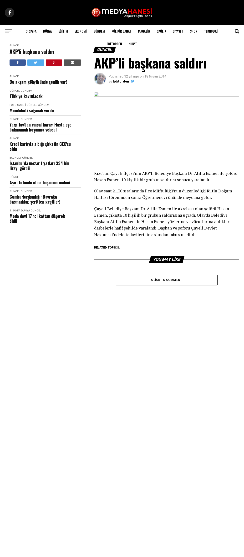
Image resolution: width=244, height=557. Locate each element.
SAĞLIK (161, 31)
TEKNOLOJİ (211, 31)
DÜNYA (47, 31)
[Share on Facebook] (17, 62)
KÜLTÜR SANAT (121, 31)
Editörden (114, 43)
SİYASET (178, 31)
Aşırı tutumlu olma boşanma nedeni (40, 182)
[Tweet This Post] (35, 62)
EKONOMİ (81, 31)
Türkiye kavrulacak (26, 96)
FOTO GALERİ (18, 105)
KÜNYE (133, 43)
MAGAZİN (144, 31)
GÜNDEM (99, 31)
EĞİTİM (63, 31)
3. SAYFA (31, 31)
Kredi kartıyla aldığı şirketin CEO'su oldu (40, 146)
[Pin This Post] (54, 62)
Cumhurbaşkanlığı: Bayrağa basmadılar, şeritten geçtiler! (35, 199)
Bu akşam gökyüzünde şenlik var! (38, 81)
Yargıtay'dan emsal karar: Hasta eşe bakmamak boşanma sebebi (40, 127)
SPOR (193, 31)
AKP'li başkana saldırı (32, 51)
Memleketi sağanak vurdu (32, 110)
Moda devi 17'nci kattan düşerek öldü (37, 218)
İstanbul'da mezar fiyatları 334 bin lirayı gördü (39, 166)
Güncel (15, 45)
